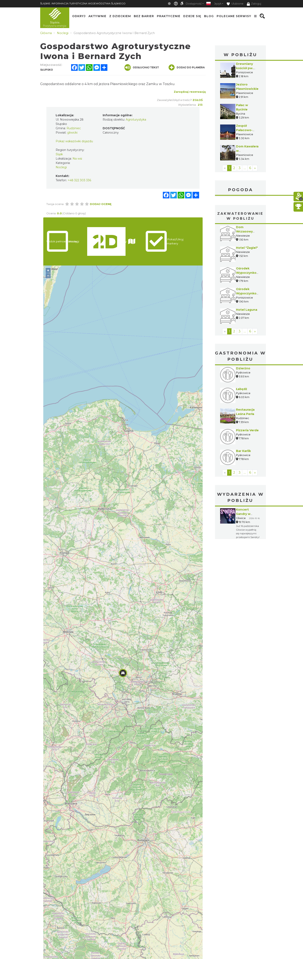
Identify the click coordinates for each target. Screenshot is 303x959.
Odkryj (79, 16)
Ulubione (237, 3)
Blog (209, 16)
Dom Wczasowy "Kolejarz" (244, 231)
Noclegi (61, 167)
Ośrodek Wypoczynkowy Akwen (248, 273)
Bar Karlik (243, 451)
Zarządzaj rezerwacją (190, 91)
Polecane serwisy (234, 16)
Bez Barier (144, 16)
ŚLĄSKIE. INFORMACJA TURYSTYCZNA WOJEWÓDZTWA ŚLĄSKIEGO (83, 3)
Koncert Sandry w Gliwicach (243, 514)
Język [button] (217, 3)
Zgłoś (198, 100)
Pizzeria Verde (247, 430)
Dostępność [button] (194, 3)
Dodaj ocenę (101, 204)
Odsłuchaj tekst (146, 67)
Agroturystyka (136, 119)
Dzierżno (243, 368)
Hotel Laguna (246, 310)
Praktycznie (168, 16)
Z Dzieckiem (120, 16)
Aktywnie (97, 16)
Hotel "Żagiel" (247, 248)
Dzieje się (192, 16)
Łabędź (241, 389)
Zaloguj (256, 3)
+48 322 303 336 (79, 180)
